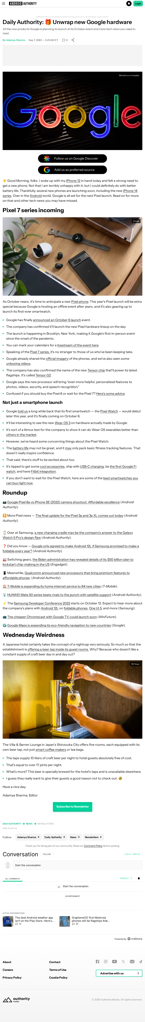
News (29, 823)
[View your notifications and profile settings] (138, 878)
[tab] (12, 878)
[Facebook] (97, 961)
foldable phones (76, 608)
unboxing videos (18, 364)
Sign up (136, 854)
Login (138, 3)
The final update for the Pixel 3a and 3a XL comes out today (79, 516)
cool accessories (52, 466)
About (7, 962)
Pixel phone (79, 302)
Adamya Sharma (15, 40)
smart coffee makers (51, 750)
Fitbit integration (43, 471)
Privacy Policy (12, 977)
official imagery (57, 359)
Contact (54, 962)
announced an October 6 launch (57, 320)
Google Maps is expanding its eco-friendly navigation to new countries (59, 625)
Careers (8, 970)
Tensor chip (96, 370)
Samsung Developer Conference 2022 (42, 603)
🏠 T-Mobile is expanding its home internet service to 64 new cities (52, 586)
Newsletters (45, 823)
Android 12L (50, 608)
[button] (72, 3)
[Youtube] (114, 961)
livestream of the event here (77, 345)
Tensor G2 (43, 375)
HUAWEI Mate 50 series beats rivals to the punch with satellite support (59, 595)
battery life (20, 448)
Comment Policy (93, 845)
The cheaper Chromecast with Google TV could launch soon (52, 617)
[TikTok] (140, 961)
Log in (128, 854)
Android (36, 196)
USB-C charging (92, 466)
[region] (72, 896)
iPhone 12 (73, 181)
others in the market (21, 435)
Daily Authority (12, 823)
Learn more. (103, 17)
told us (23, 411)
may (68, 448)
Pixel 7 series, (40, 352)
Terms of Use (57, 970)
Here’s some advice (110, 394)
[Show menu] (3, 3)
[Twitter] (123, 961)
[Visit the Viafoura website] (134, 938)
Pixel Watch (109, 411)
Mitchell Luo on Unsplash (129, 75)
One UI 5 (95, 608)
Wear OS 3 (62, 423)
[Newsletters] (132, 961)
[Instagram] (105, 961)
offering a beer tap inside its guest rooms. (58, 649)
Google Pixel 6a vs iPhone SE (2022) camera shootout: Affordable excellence (63, 502)
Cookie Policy (58, 977)
